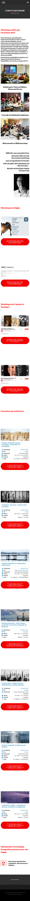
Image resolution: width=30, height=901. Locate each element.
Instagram (15, 879)
